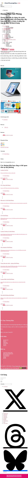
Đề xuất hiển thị (6, 354)
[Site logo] (11, 3)
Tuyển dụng (5, 343)
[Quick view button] (3, 181)
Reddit (4, 419)
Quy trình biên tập (6, 368)
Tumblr (4, 418)
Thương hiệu (9, 46)
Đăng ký (12, 49)
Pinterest (5, 415)
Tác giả (4, 344)
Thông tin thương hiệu (8, 28)
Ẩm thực (8, 16)
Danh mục (5, 10)
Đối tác (4, 341)
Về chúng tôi (5, 339)
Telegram (5, 414)
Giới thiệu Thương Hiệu (8, 352)
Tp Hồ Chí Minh (9, 27)
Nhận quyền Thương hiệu (8, 353)
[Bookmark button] (3, 183)
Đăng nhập (4, 49)
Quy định (23, 366)
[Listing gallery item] (11, 78)
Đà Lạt (7, 33)
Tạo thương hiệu (5, 48)
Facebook (5, 386)
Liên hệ (4, 345)
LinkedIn (5, 417)
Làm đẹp (8, 15)
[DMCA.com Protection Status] (22, 368)
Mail (4, 422)
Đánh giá (5, 29)
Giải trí (7, 44)
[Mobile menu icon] (14, 1)
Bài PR (4, 358)
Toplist (4, 357)
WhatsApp (5, 413)
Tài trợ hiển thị (6, 355)
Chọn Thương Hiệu (16, 366)
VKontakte (5, 420)
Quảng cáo (5, 342)
